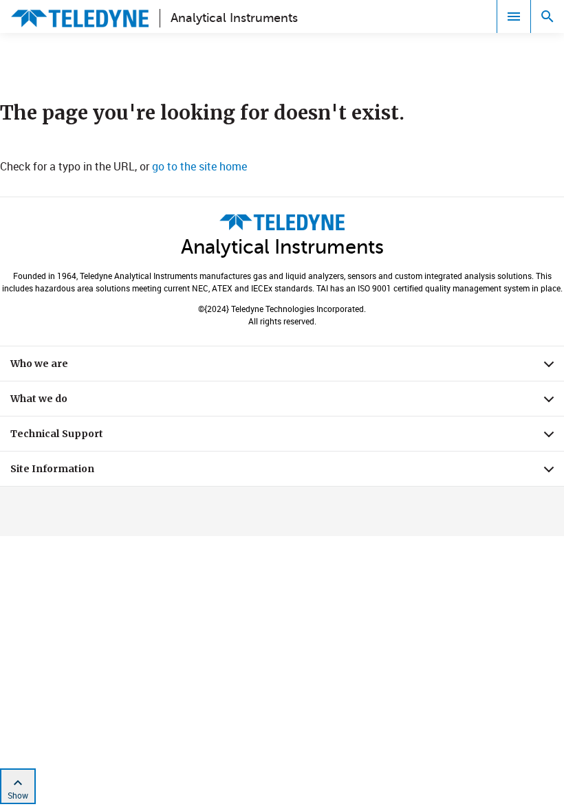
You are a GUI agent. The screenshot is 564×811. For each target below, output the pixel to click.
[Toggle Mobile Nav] (514, 16)
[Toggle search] (547, 16)
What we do (287, 402)
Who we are (287, 367)
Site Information (287, 472)
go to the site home (199, 166)
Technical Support (287, 437)
